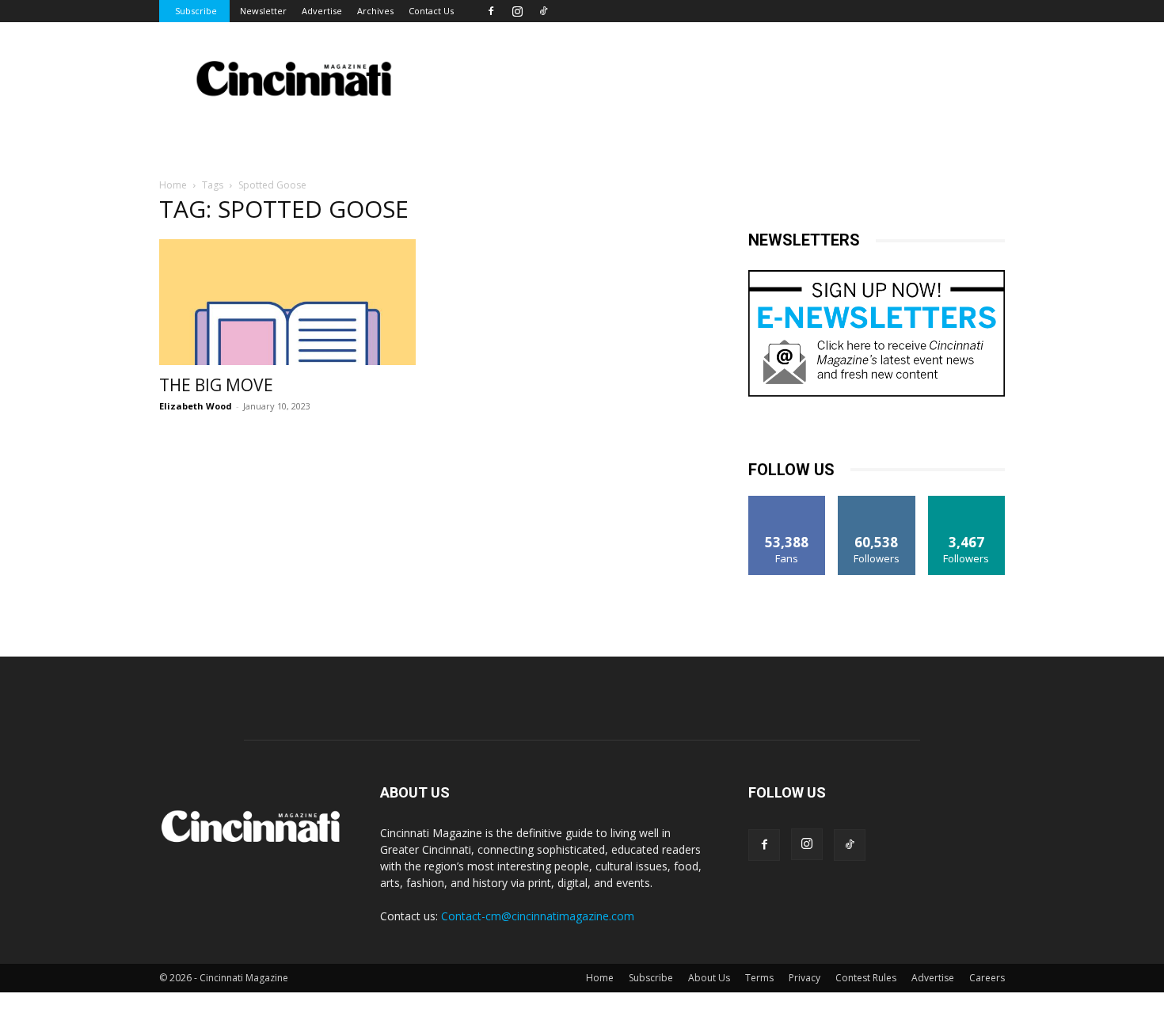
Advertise (322, 11)
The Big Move (216, 385)
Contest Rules (865, 977)
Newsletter (263, 11)
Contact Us (431, 11)
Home (173, 185)
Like (787, 502)
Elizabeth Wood (195, 406)
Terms (759, 977)
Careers (987, 977)
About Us (709, 977)
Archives (375, 11)
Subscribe (196, 11)
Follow (877, 502)
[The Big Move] (287, 302)
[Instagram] (517, 11)
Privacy (804, 977)
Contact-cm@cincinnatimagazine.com (537, 915)
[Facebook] (491, 11)
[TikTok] (543, 11)
